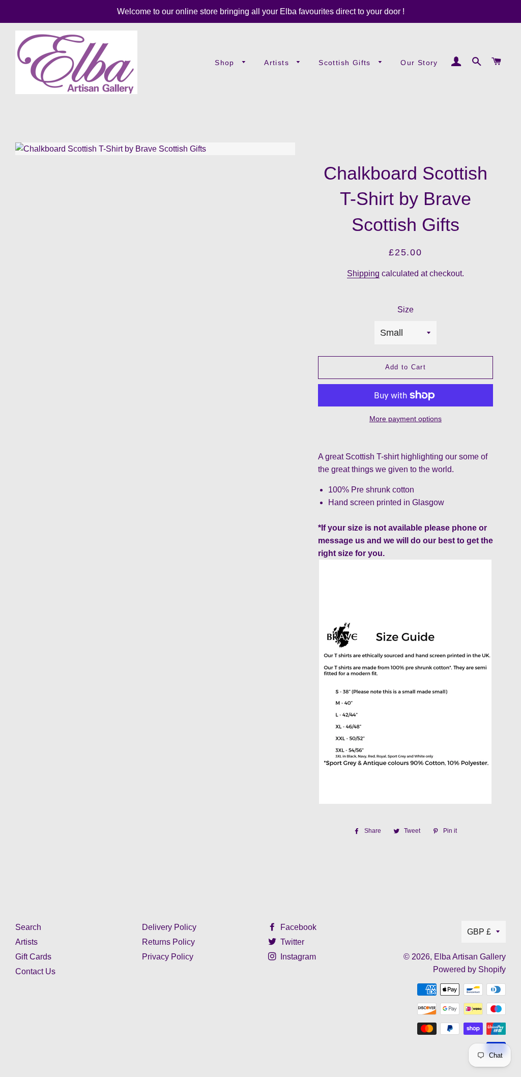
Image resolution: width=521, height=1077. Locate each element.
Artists (278, 63)
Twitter (291, 942)
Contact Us (35, 971)
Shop (226, 63)
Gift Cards (33, 956)
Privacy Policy (167, 956)
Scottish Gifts (346, 63)
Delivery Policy (169, 927)
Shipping (363, 273)
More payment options (405, 419)
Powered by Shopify (469, 969)
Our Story (419, 63)
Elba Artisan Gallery (470, 956)
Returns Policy (168, 942)
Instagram (297, 956)
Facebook (297, 927)
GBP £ (479, 931)
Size (405, 309)
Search (28, 927)
